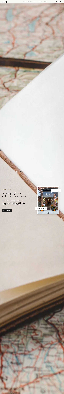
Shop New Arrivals (7, 210)
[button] (24, 2)
